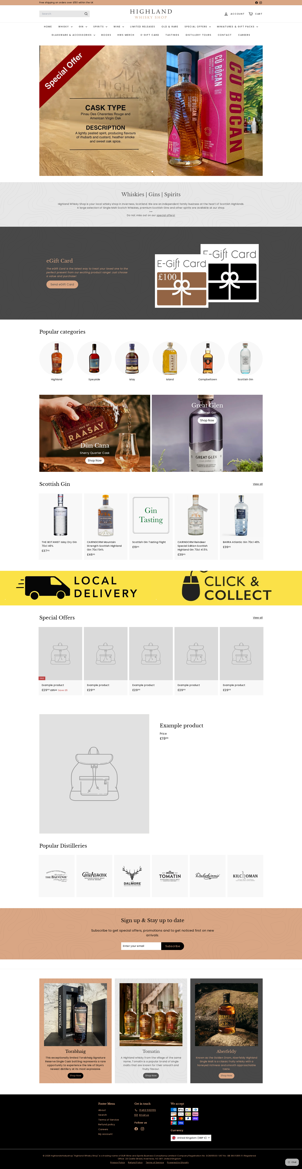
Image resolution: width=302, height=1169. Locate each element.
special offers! (166, 215)
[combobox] (64, 14)
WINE (118, 26)
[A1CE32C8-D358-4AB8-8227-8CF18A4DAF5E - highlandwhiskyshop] (132, 876)
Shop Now (207, 420)
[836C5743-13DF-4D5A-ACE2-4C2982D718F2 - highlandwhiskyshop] (245, 876)
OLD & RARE (170, 26)
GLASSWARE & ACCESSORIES (72, 35)
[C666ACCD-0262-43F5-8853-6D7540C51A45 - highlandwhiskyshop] (56, 876)
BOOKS (106, 35)
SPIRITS (99, 26)
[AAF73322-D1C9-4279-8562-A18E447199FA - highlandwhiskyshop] (207, 876)
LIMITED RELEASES (142, 26)
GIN (82, 26)
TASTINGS (172, 35)
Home (48, 26)
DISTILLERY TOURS (199, 35)
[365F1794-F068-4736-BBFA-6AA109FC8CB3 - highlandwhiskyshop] (169, 876)
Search (102, 1114)
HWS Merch (125, 35)
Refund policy (106, 1124)
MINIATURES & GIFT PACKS (236, 26)
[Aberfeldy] (226, 1014)
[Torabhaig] (75, 1014)
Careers (103, 1129)
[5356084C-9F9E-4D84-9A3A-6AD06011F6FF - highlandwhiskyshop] (94, 876)
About (102, 1110)
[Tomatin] (151, 1014)
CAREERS (244, 35)
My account (105, 1134)
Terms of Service (108, 1119)
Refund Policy (135, 1162)
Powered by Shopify (178, 1162)
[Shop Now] (94, 433)
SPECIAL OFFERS (196, 26)
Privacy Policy (117, 1162)
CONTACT (225, 35)
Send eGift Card (62, 284)
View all (258, 484)
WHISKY (64, 26)
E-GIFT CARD (150, 35)
